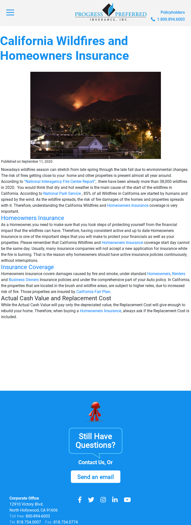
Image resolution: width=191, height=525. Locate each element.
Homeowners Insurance (127, 205)
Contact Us (91, 462)
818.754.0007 (28, 522)
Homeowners (158, 273)
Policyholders (173, 12)
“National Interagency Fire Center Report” (60, 181)
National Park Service (62, 193)
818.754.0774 (65, 522)
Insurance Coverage (27, 267)
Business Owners (24, 279)
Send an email (95, 476)
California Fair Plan (93, 291)
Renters (178, 273)
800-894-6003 (38, 516)
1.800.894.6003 (170, 19)
